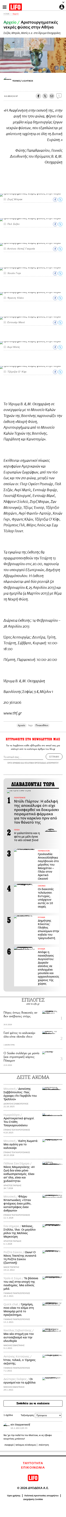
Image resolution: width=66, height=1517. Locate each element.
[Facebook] (56, 68)
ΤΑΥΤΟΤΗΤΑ (33, 1463)
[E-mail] (52, 96)
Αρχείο (15, 14)
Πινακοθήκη (42, 725)
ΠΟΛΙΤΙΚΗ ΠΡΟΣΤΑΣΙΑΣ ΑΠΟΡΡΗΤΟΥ (41, 762)
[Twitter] (62, 68)
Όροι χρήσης (13, 1495)
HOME (7, 14)
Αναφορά (9, 1445)
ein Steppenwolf (20, 1424)
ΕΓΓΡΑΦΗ (54, 756)
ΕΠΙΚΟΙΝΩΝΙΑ (33, 1467)
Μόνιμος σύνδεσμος (26, 1445)
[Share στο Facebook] (55, 199)
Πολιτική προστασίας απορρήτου (41, 1495)
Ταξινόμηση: (27, 1415)
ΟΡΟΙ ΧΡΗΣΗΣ (13, 762)
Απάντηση (44, 1445)
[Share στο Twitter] (60, 199)
